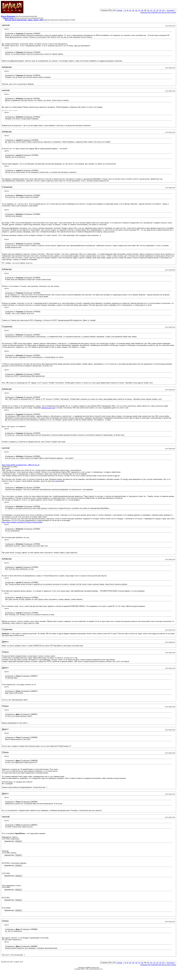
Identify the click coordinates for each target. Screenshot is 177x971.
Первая (119, 10)
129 (130, 10)
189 (163, 10)
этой (56, 481)
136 (136, 10)
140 (148, 10)
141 (151, 10)
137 (139, 10)
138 (142, 10)
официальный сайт (48, 408)
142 (154, 10)
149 (160, 10)
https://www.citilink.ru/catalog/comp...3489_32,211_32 (20, 465)
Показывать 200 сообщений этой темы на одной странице (158, 12)
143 (157, 10)
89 (127, 10)
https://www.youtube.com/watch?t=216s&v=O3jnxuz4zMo (22, 522)
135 (133, 10)
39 (125, 10)
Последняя (171, 10)
